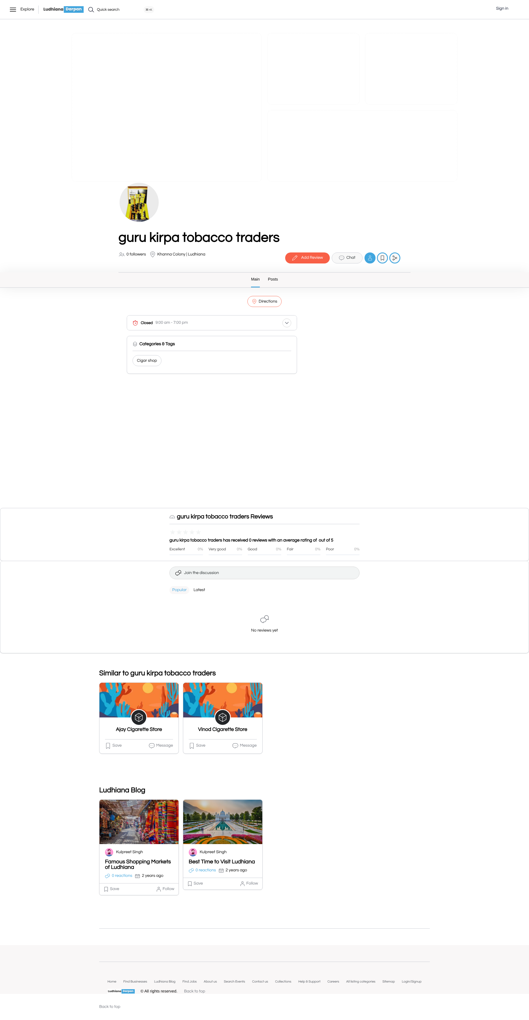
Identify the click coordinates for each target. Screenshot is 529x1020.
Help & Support (309, 981)
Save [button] (117, 746)
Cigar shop (147, 361)
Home (111, 981)
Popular (179, 590)
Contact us (260, 981)
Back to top (194, 991)
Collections (283, 981)
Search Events (234, 981)
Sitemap (388, 981)
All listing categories (361, 981)
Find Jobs (189, 981)
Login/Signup (412, 981)
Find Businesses (135, 981)
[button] (516, 8)
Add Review (312, 258)
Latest (199, 590)
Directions (268, 302)
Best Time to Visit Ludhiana (222, 862)
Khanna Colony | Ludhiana (181, 254)
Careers (333, 981)
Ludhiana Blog (164, 981)
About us (210, 981)
